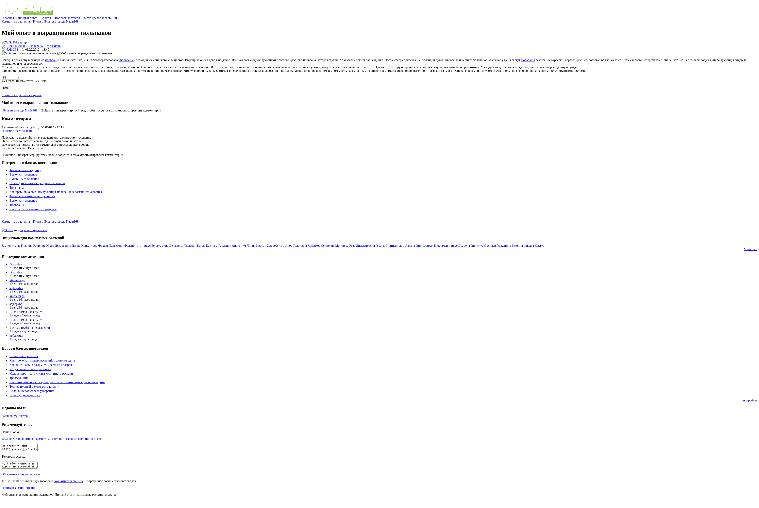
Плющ (76, 245)
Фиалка (529, 245)
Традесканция (18, 378)
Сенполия (327, 245)
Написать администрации (19, 487)
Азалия (410, 245)
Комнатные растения (16, 21)
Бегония (517, 245)
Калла (201, 245)
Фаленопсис (132, 245)
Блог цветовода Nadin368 (61, 21)
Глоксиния (504, 245)
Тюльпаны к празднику (25, 170)
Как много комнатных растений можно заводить (42, 360)
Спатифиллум (394, 245)
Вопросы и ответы (67, 18)
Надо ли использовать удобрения (31, 391)
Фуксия (103, 245)
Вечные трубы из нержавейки (29, 327)
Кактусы (212, 245)
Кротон (261, 245)
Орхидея (490, 245)
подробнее (750, 400)
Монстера (341, 245)
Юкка (50, 245)
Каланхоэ (314, 245)
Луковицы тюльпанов (24, 178)
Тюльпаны (36, 46)
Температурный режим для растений (34, 386)
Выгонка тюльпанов (23, 174)
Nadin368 (12, 49)
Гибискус (477, 245)
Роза (352, 245)
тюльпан (51, 60)
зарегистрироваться (33, 230)
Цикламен (441, 245)
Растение (39, 245)
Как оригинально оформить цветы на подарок (40, 364)
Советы (46, 18)
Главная (8, 18)
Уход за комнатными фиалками (30, 369)
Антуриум (239, 245)
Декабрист (176, 245)
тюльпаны (54, 46)
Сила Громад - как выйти (26, 311)
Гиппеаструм (424, 245)
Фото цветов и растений (100, 18)
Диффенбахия (365, 245)
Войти (9, 230)
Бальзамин (116, 245)
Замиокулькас (11, 245)
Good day (15, 264)
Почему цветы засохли (24, 395)
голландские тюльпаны (17, 130)
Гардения (224, 245)
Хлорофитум (275, 245)
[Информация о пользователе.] (14, 42)
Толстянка (300, 245)
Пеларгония (63, 245)
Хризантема (89, 245)
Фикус (453, 245)
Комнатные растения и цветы (22, 95)
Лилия (251, 245)
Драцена (464, 245)
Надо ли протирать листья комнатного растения (41, 373)
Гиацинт (26, 245)
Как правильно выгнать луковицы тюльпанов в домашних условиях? (56, 192)
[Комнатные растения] (31, 14)
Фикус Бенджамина (155, 245)
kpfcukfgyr (16, 335)
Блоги (37, 21)
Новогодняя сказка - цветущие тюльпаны (37, 183)
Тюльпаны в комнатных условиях (32, 196)
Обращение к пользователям (21, 474)
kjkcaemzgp (17, 280)
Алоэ (288, 245)
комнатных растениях (68, 481)
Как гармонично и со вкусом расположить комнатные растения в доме (57, 382)
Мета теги (750, 249)
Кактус (539, 245)
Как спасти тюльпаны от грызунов (33, 209)
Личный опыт (27, 18)
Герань (380, 245)
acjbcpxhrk (16, 288)
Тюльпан (190, 245)
